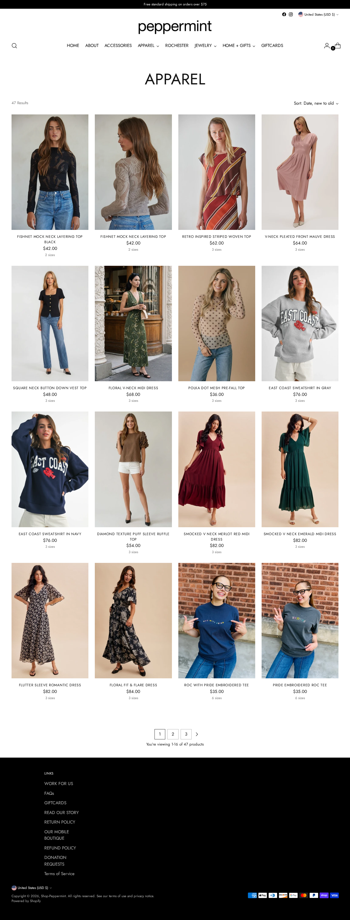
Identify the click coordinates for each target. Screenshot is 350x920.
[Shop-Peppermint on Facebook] (284, 14)
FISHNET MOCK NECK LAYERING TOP (133, 236)
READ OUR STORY (61, 812)
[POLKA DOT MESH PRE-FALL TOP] (216, 323)
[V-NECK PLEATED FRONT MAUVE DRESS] (300, 172)
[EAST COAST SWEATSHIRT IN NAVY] (50, 469)
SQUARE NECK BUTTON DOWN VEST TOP (50, 387)
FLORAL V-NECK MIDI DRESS (133, 387)
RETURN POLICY (59, 822)
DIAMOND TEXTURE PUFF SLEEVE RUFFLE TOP (133, 536)
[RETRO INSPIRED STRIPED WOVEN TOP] (216, 172)
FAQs (49, 793)
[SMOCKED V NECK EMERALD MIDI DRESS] (300, 469)
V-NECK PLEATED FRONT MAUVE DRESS (300, 236)
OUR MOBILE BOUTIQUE (56, 835)
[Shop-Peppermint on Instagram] (291, 14)
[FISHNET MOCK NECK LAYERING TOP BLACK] (50, 172)
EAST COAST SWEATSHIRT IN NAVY (50, 533)
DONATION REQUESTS (55, 860)
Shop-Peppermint (53, 896)
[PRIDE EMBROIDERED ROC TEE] (300, 620)
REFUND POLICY (60, 848)
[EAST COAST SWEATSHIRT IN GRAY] (300, 323)
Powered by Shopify (26, 900)
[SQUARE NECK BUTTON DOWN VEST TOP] (50, 323)
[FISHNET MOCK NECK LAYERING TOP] (133, 172)
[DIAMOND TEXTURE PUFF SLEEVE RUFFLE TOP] (133, 469)
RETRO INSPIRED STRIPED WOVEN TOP (216, 236)
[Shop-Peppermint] (175, 27)
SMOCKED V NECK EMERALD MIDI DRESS (300, 533)
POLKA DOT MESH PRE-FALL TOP (216, 387)
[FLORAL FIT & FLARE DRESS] (133, 620)
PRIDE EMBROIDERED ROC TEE (300, 685)
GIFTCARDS (55, 803)
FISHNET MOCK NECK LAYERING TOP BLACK (50, 239)
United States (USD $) (319, 14)
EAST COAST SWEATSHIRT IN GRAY (300, 387)
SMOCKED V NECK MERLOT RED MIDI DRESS (217, 536)
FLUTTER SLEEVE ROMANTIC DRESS (50, 685)
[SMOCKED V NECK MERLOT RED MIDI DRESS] (216, 469)
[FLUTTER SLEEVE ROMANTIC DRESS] (50, 620)
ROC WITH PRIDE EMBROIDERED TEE (216, 685)
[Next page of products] (197, 734)
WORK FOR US (58, 783)
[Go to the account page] (325, 46)
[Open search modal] (14, 46)
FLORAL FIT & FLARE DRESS (133, 685)
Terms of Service (59, 873)
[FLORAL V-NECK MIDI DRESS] (133, 323)
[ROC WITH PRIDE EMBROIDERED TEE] (216, 620)
